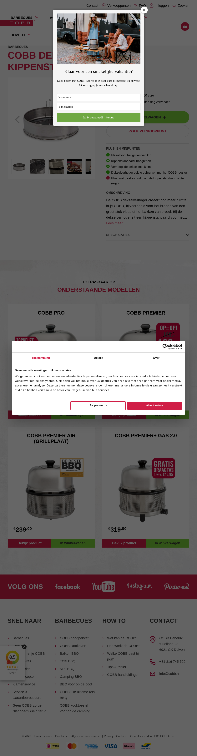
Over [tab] (156, 357)
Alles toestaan (154, 405)
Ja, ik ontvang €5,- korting (98, 117)
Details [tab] (98, 357)
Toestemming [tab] (41, 357)
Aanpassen (96, 405)
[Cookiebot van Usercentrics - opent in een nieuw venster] (165, 347)
